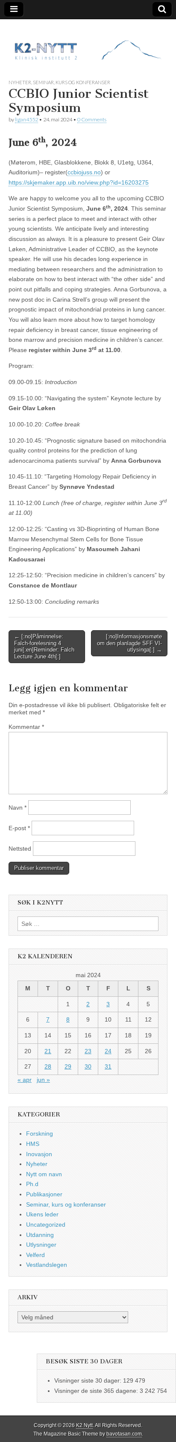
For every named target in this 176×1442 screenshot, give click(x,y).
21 (47, 1051)
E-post (19, 828)
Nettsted (20, 848)
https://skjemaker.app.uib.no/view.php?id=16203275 (79, 182)
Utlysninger (41, 1244)
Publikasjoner (44, 1194)
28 (47, 1066)
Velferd (35, 1254)
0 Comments (91, 119)
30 (88, 1066)
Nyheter (20, 82)
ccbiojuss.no (84, 172)
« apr (25, 1079)
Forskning (39, 1133)
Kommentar (26, 726)
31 (108, 1066)
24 (108, 1051)
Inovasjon (39, 1154)
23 (88, 1051)
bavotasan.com (124, 1434)
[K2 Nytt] (88, 42)
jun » (43, 1079)
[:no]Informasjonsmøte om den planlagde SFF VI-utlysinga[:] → (129, 643)
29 (68, 1066)
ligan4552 (26, 119)
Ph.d (32, 1184)
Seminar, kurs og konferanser (71, 82)
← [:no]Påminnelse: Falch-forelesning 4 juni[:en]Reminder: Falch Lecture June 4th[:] (44, 646)
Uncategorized (45, 1224)
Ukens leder (42, 1214)
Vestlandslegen (46, 1264)
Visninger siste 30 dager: (88, 1380)
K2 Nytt (84, 1425)
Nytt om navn (44, 1174)
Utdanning (40, 1234)
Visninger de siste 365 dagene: (97, 1390)
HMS (32, 1143)
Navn (17, 807)
